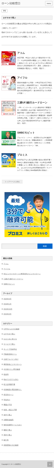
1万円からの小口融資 (11, 329)
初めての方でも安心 (11, 379)
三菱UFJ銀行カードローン (32, 102)
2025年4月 (7, 299)
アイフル (22, 77)
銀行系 (6, 440)
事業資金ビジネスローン (13, 364)
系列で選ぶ (8, 435)
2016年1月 (7, 304)
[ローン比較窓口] (12, 3)
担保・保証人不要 (10, 410)
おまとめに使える (10, 339)
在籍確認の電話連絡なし (13, 389)
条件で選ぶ (8, 415)
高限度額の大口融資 (11, 445)
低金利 (6, 374)
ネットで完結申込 (10, 349)
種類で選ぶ (8, 430)
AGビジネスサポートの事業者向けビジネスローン (22, 274)
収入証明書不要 (9, 384)
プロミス (22, 154)
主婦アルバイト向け (11, 359)
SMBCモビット (26, 132)
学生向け (7, 400)
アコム (21, 53)
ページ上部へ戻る (49, 464)
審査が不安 (8, 405)
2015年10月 (8, 309)
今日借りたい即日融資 (12, 369)
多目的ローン (9, 394)
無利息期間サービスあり (13, 425)
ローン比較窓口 (15, 464)
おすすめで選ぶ (9, 334)
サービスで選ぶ (9, 344)
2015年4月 (7, 314)
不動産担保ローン (10, 354)
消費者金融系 (9, 420)
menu (49, 3)
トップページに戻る (12, 182)
